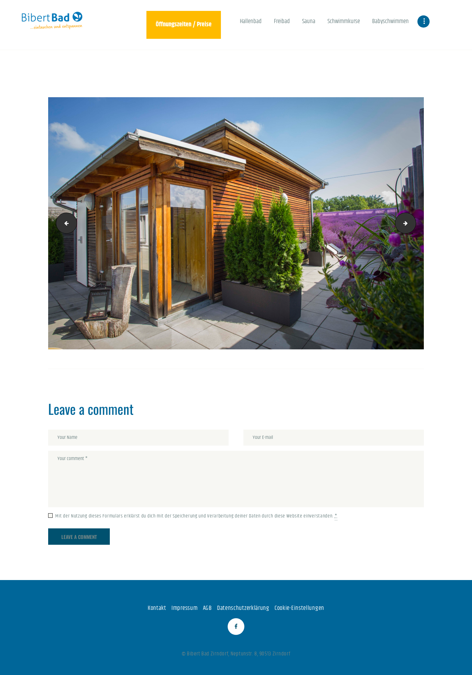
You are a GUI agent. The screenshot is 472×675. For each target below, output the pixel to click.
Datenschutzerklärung (243, 608)
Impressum (184, 608)
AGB (207, 608)
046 (413, 223)
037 (64, 223)
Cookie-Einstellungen (299, 608)
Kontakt (157, 608)
